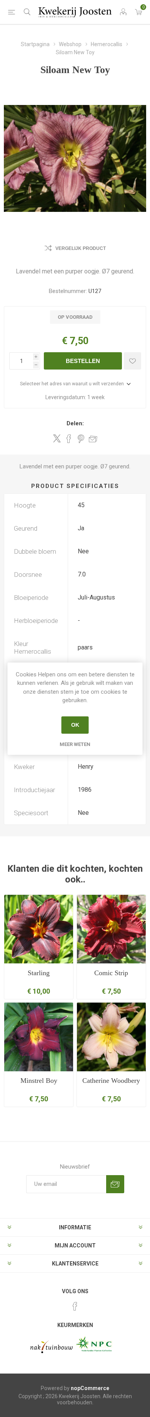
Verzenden (115, 1184)
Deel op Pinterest (81, 439)
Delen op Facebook (69, 439)
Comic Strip (111, 972)
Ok (75, 725)
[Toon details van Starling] (38, 929)
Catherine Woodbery (111, 1080)
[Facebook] (75, 1306)
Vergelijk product (80, 248)
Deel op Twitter (57, 438)
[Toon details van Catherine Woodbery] (111, 1036)
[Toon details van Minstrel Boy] (38, 1036)
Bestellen (83, 361)
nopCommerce (90, 1388)
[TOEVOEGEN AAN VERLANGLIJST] (132, 361)
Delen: (75, 423)
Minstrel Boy (38, 1080)
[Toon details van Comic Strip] (111, 929)
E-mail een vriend (93, 439)
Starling (39, 972)
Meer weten (75, 744)
